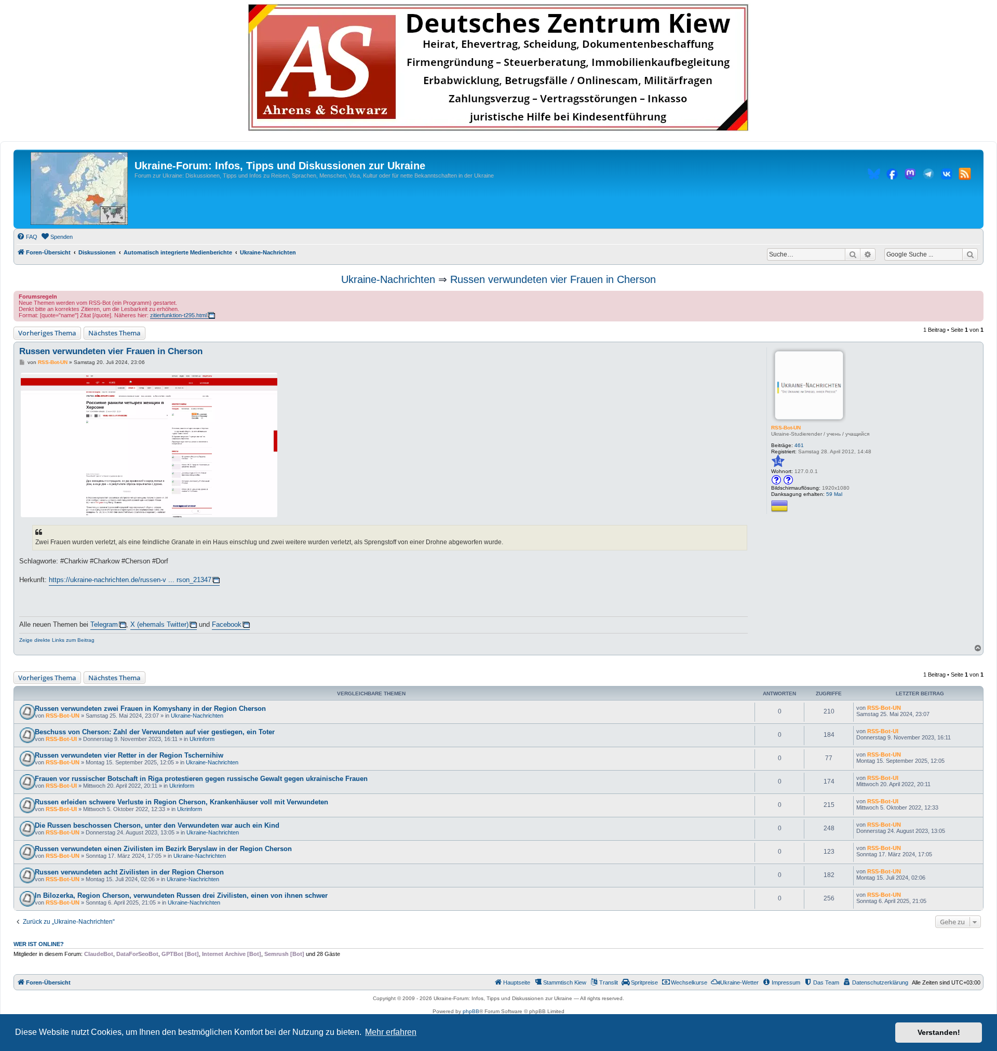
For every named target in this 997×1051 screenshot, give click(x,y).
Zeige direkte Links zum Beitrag (57, 640)
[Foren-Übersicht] (79, 189)
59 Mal (834, 494)
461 (799, 445)
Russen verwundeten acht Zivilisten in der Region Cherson (129, 872)
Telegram (104, 624)
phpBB (471, 1011)
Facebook (226, 624)
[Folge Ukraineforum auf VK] (946, 175)
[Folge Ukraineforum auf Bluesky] (874, 175)
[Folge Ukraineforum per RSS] (964, 175)
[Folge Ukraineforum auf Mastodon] (910, 175)
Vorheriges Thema (47, 333)
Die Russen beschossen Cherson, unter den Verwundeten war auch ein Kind (157, 825)
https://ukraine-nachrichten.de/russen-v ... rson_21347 (130, 580)
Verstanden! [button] (939, 1032)
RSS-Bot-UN (786, 427)
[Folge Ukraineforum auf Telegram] (928, 175)
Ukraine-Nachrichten (388, 279)
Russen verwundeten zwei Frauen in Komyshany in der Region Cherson (150, 708)
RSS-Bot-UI (61, 739)
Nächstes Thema (114, 333)
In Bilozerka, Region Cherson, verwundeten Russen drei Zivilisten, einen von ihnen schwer (181, 895)
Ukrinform (202, 739)
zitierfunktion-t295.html (178, 315)
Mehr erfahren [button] (390, 1032)
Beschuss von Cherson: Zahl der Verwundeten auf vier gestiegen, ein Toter (155, 732)
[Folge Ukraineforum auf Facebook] (892, 175)
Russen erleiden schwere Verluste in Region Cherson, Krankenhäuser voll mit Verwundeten (181, 802)
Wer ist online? (39, 944)
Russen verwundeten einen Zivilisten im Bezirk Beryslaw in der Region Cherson (163, 849)
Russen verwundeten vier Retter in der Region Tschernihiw (129, 755)
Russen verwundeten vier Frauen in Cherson (553, 279)
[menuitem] (27, 237)
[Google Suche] (970, 254)
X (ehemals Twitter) (159, 624)
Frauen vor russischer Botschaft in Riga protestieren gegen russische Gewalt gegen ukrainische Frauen (201, 779)
